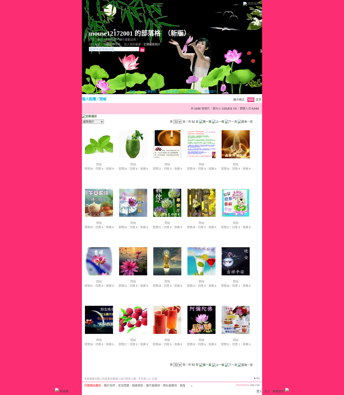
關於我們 (109, 385)
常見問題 (123, 385)
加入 (267, 391)
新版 (177, 33)
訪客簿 (191, 91)
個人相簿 (171, 91)
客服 (182, 385)
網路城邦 (254, 3)
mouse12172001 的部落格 (125, 33)
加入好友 (94, 44)
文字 (258, 99)
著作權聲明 (153, 385)
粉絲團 (64, 391)
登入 (259, 391)
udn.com (255, 385)
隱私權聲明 (170, 385)
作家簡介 (211, 91)
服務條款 (137, 385)
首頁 (132, 91)
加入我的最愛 (132, 44)
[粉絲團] (57, 390)
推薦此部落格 (112, 44)
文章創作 (150, 91)
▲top (256, 378)
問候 (102, 99)
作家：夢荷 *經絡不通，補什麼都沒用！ (114, 39)
